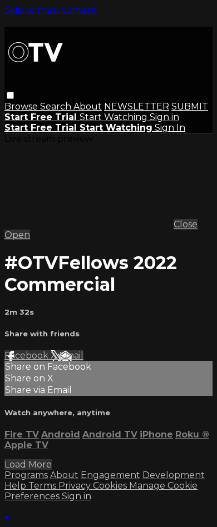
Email (71, 355)
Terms (43, 485)
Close (186, 224)
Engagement (110, 475)
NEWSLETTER (136, 106)
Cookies (111, 485)
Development (173, 475)
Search (56, 106)
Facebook (27, 355)
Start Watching (115, 117)
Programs (26, 475)
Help (16, 485)
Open (17, 235)
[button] (10, 95)
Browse (22, 106)
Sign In (170, 127)
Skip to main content (50, 9)
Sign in (164, 117)
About (87, 106)
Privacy (75, 485)
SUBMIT (189, 106)
